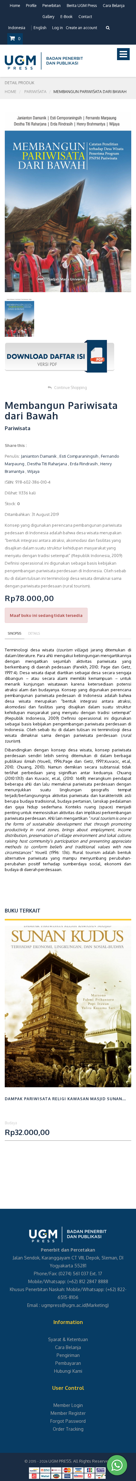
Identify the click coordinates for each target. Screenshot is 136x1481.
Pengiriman (68, 1355)
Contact (85, 16)
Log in (57, 27)
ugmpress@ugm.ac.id (63, 1305)
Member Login (68, 1405)
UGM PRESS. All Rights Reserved (79, 1461)
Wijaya (33, 471)
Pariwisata (35, 91)
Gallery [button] (48, 16)
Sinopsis (14, 633)
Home (15, 5)
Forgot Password (68, 1421)
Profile (31, 5)
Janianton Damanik (39, 456)
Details (34, 633)
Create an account (81, 27)
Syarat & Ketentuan (68, 1339)
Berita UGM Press (82, 5)
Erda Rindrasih (83, 463)
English (40, 27)
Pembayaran (68, 1363)
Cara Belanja (114, 5)
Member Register (68, 1413)
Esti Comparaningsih (78, 456)
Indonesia (16, 27)
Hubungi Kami (68, 1371)
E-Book (66, 16)
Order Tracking (68, 1429)
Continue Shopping (70, 387)
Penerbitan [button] (51, 5)
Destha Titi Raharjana (47, 463)
